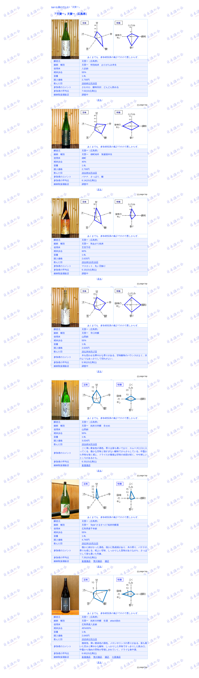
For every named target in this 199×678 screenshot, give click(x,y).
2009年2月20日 (89, 83)
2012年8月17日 (89, 351)
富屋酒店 (86, 465)
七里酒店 (116, 657)
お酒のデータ (62, 7)
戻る (99, 100)
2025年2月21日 (89, 639)
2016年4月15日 (89, 444)
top (52, 7)
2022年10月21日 (90, 543)
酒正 (107, 561)
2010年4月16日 (89, 173)
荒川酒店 (97, 561)
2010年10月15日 (90, 262)
